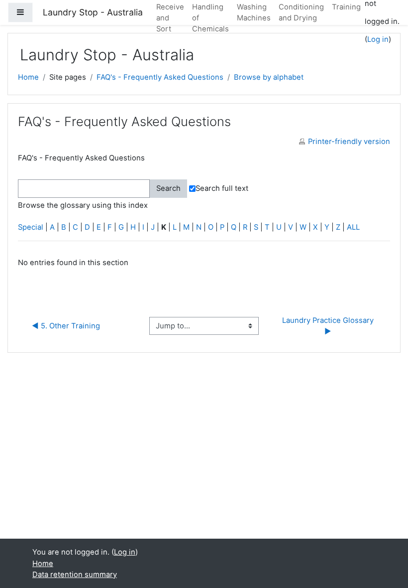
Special (30, 227)
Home (28, 77)
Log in (378, 39)
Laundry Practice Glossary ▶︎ (329, 326)
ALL (353, 227)
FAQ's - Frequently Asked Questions (160, 77)
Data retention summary (74, 574)
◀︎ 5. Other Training (66, 325)
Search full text (222, 188)
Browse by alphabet (269, 77)
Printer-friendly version (349, 141)
